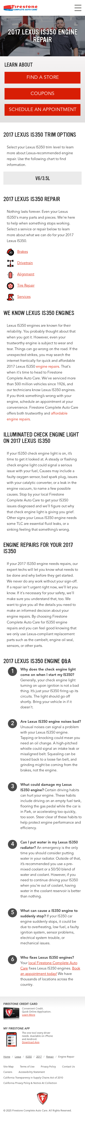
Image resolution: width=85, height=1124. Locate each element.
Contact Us (68, 1067)
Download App (30, 1042)
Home (6, 1057)
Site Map (8, 1067)
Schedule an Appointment (42, 109)
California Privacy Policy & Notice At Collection (30, 1083)
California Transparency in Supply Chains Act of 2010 (33, 1078)
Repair (50, 1057)
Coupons (42, 93)
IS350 (29, 1057)
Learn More (28, 1015)
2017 (39, 1057)
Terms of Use (27, 1067)
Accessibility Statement (32, 1072)
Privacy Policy (48, 1067)
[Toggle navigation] (78, 8)
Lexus (18, 1057)
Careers (7, 1072)
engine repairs (47, 367)
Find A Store (43, 77)
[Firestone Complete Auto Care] (21, 8)
